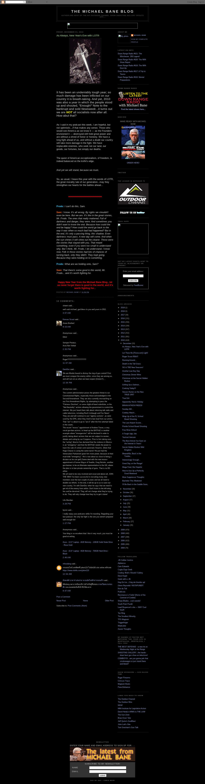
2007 (123, 537)
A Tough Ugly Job (129, 434)
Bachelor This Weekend (132, 481)
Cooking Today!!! (129, 388)
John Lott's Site (124, 724)
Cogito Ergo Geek (125, 570)
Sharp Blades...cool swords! (129, 601)
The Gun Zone (123, 715)
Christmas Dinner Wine (131, 375)
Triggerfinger (123, 623)
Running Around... (129, 360)
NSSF (120, 705)
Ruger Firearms (124, 678)
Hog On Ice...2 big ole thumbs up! (131, 582)
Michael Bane (140, 35)
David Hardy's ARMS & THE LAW (131, 712)
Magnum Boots (124, 684)
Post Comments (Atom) (77, 606)
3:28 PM (67, 504)
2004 (123, 548)
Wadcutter (122, 626)
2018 (123, 311)
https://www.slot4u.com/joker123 (76, 570)
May (125, 511)
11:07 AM (67, 363)
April (125, 514)
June (125, 507)
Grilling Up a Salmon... (131, 385)
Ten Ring (121, 613)
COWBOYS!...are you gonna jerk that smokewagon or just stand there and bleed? (133, 661)
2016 (123, 318)
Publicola (121, 592)
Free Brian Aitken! (129, 430)
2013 (123, 329)
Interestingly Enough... (131, 460)
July (125, 503)
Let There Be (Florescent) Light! (135, 353)
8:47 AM (67, 591)
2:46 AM (67, 557)
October (126, 492)
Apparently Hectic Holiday (132, 402)
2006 (123, 541)
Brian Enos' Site (124, 718)
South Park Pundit (125, 604)
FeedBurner (138, 285)
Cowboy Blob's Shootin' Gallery (130, 573)
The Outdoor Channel (126, 699)
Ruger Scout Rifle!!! (130, 356)
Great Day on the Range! (132, 463)
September (127, 496)
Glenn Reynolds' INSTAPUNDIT (131, 585)
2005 (123, 544)
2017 (123, 315)
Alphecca (121, 563)
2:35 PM (67, 349)
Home (85, 601)
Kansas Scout (68, 319)
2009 (123, 530)
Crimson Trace (124, 681)
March (126, 518)
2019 (123, 308)
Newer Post (61, 601)
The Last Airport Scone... (132, 423)
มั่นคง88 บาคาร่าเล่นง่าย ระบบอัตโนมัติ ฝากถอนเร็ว (83, 580)
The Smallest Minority (127, 616)
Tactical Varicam (129, 437)
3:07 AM (67, 313)
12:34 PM (67, 383)
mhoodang (67, 564)
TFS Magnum (123, 619)
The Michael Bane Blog (102, 11)
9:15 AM (67, 327)
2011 (123, 337)
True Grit (125, 398)
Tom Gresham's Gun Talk (128, 727)
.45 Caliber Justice (125, 560)
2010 (123, 340)
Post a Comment (63, 597)
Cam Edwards (123, 566)
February (127, 521)
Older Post (109, 601)
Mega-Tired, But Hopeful (132, 467)
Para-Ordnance (124, 687)
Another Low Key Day (131, 371)
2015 (123, 322)
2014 (123, 326)
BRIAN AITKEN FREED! (132, 405)
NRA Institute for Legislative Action (132, 708)
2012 (123, 333)
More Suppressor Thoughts (133, 477)
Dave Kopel (122, 576)
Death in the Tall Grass (131, 364)
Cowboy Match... (129, 413)
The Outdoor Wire (125, 702)
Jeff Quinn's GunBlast (127, 721)
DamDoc (66, 369)
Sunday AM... (127, 409)
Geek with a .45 (124, 579)
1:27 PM (67, 523)
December (127, 343)
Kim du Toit (122, 589)
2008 (123, 533)
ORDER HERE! (133, 163)
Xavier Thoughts (124, 629)
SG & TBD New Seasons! (132, 367)
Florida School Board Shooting (134, 426)
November (127, 489)
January (126, 525)
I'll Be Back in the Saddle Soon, (135, 484)
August (126, 500)
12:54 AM (67, 574)
